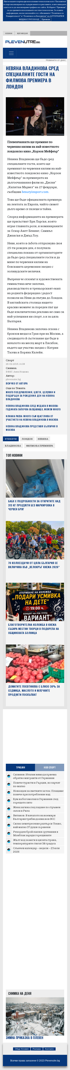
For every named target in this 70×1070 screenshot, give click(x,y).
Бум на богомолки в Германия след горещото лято (35, 800)
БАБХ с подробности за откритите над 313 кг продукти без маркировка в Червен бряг (34, 505)
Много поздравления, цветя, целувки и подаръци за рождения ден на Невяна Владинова (30, 395)
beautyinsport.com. (35, 191)
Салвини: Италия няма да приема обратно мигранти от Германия (34, 776)
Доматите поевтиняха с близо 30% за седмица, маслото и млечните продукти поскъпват (34, 690)
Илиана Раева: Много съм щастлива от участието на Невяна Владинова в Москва (32, 417)
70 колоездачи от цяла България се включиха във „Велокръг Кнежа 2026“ (34, 565)
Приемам (45, 19)
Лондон (27, 439)
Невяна (43, 439)
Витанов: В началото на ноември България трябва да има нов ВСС (34, 817)
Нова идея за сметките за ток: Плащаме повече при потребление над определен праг (38, 794)
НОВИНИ (8, 33)
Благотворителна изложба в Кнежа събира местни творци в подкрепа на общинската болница (33, 628)
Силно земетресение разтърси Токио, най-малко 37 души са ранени (37, 825)
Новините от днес (56, 60)
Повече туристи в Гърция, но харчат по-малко (36, 784)
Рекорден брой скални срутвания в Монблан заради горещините (35, 833)
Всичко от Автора (16, 383)
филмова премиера (39, 445)
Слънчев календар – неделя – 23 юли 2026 (36, 849)
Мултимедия (22, 33)
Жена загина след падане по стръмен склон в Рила (36, 808)
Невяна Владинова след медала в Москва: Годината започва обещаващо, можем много (33, 407)
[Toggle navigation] (11, 53)
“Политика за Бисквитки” (35, 16)
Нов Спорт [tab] (50, 767)
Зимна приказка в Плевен (24, 1038)
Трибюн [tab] (20, 767)
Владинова (13, 445)
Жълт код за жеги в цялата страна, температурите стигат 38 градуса (35, 841)
